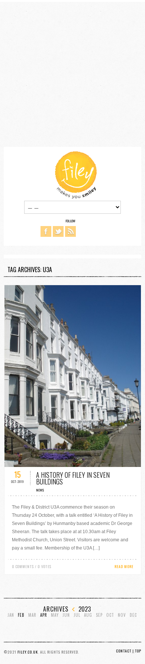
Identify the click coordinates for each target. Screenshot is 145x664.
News (40, 490)
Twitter (58, 231)
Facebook (46, 231)
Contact (123, 651)
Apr (43, 615)
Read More (124, 566)
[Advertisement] (72, 74)
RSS (70, 231)
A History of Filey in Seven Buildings (73, 478)
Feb (21, 615)
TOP (138, 651)
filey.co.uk (27, 652)
